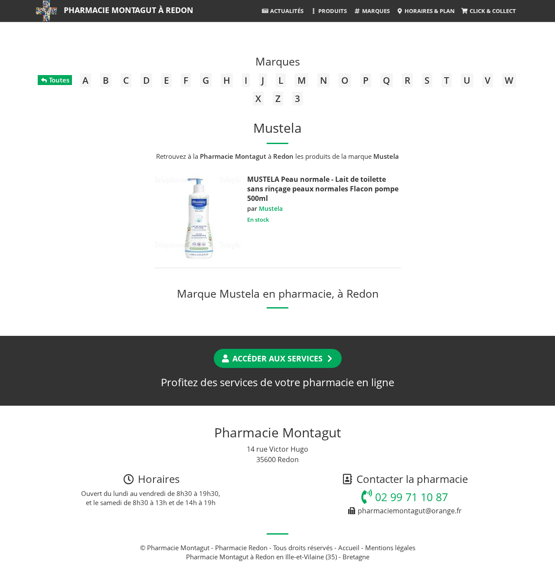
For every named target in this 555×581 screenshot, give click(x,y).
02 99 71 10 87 (410, 496)
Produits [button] (332, 11)
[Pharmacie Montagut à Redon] (46, 11)
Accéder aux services (277, 358)
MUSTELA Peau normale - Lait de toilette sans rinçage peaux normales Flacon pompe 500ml (322, 188)
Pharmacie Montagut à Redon (128, 10)
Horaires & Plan (429, 11)
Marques (375, 11)
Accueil (348, 547)
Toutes (58, 79)
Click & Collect (492, 11)
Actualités (286, 11)
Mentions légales (390, 547)
